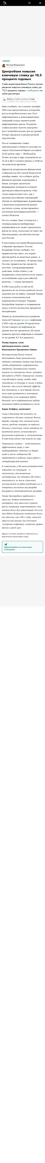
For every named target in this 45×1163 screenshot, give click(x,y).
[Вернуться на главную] (5, 3)
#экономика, (32, 534)
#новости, (22, 534)
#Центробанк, (7, 537)
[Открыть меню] (40, 3)
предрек (25, 320)
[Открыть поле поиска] (29, 3)
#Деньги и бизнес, (9, 534)
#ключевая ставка (21, 537)
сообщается (33, 90)
